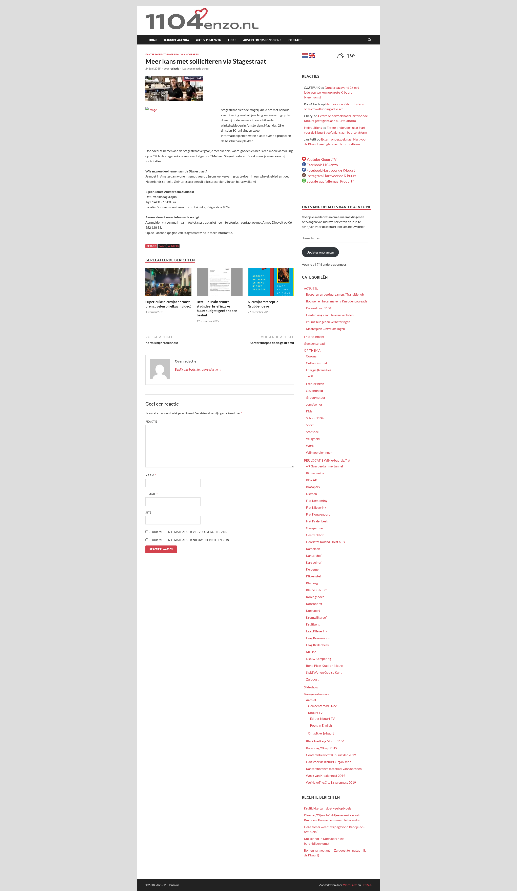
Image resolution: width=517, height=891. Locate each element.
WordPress (350, 885)
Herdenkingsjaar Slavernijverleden (330, 315)
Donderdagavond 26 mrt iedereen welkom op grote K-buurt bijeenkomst (331, 92)
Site (148, 512)
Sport (310, 425)
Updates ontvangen (320, 252)
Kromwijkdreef (316, 617)
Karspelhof (313, 562)
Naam (150, 475)
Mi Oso (311, 652)
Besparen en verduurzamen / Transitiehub (335, 294)
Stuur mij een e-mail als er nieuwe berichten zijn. (189, 540)
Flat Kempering (316, 500)
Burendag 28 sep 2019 (321, 748)
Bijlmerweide (315, 473)
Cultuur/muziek (317, 363)
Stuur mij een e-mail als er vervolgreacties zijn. (188, 532)
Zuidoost (312, 679)
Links (232, 40)
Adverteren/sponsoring (262, 40)
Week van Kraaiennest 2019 (325, 775)
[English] (312, 55)
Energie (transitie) (318, 370)
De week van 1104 (318, 308)
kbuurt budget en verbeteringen (328, 322)
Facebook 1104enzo (322, 165)
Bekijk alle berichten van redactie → (198, 369)
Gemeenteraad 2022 (322, 706)
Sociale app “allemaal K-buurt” (330, 181)
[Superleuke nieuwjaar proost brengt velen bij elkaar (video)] (168, 283)
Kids (309, 411)
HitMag (366, 885)
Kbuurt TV (315, 712)
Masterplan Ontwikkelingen (325, 329)
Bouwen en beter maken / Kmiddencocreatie (336, 301)
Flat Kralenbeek (317, 521)
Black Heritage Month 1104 (325, 741)
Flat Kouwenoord (318, 514)
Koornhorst (314, 604)
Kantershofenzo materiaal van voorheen (172, 54)
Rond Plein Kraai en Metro (324, 665)
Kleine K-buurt (316, 590)
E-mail (151, 494)
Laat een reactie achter (195, 68)
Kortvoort (313, 610)
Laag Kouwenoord (318, 638)
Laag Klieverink (316, 631)
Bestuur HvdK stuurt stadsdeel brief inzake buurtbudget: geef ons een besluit (217, 308)
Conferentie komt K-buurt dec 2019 (331, 755)
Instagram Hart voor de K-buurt (331, 175)
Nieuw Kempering (318, 659)
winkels (173, 245)
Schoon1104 (315, 418)
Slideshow (311, 687)
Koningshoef (315, 597)
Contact (295, 40)
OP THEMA (312, 350)
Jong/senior (314, 404)
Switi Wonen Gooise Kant (324, 672)
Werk (310, 445)
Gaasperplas (314, 528)
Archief (311, 700)
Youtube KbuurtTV (321, 159)
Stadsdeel (312, 432)
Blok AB (311, 480)
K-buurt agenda (176, 40)
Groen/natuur (315, 397)
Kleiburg (312, 583)
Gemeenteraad (314, 343)
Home (153, 40)
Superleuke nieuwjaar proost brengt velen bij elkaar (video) (168, 304)
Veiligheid (313, 439)
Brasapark (313, 487)
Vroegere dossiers (316, 694)
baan (162, 245)
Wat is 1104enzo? (208, 40)
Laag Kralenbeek (317, 645)
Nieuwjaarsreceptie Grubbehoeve (263, 304)
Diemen (311, 494)
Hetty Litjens (313, 127)
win (310, 376)
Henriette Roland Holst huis (325, 542)
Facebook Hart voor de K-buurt (330, 170)
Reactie (152, 421)
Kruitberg (312, 624)
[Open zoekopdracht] (370, 40)
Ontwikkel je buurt (321, 733)
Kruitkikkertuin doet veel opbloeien (328, 808)
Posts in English (321, 725)
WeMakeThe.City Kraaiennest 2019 (331, 782)
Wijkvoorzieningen (319, 452)
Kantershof (314, 555)
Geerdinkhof (315, 535)
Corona (311, 356)
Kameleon (313, 549)
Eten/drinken (315, 384)
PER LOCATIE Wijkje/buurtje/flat (327, 460)
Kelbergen (313, 569)
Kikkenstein (314, 576)
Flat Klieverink (316, 507)
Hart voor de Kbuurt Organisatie (328, 762)
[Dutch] (305, 55)
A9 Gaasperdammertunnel (324, 466)
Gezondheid (314, 390)
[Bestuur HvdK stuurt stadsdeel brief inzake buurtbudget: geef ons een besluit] (220, 283)
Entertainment (314, 336)
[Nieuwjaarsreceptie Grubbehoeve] (271, 283)
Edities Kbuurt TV (322, 718)
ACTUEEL (311, 288)
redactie (174, 68)
